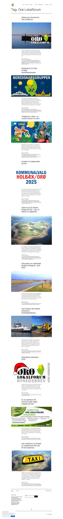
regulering (35, 484)
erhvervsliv (32, 394)
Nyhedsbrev (47, 4)
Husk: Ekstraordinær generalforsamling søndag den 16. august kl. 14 (16, 500)
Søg (36, 496)
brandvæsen (28, 394)
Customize (4, 516)
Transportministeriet (38, 485)
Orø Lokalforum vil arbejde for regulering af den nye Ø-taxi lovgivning (31, 446)
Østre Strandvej (34, 304)
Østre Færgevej (30, 304)
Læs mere (38, 104)
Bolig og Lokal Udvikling (34, 256)
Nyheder (36, 4)
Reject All (9, 516)
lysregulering (36, 303)
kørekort (22, 484)
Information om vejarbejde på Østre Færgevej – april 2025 (31, 265)
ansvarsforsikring (26, 483)
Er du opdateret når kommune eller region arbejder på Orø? (29, 402)
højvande (29, 303)
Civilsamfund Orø (31, 60)
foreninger (34, 394)
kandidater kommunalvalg (24, 201)
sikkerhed (27, 485)
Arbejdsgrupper (40, 4)
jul (38, 394)
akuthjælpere (30, 109)
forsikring (29, 483)
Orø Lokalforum (39, 351)
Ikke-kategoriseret (28, 59)
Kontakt (50, 4)
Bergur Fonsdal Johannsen (27, 154)
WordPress (50, 514)
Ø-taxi (33, 484)
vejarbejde (37, 304)
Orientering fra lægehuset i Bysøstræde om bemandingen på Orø (16, 497)
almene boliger (25, 256)
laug (22, 395)
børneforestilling (32, 154)
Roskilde (29, 352)
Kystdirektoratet (33, 303)
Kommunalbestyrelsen (32, 257)
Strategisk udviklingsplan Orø (25, 63)
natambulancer (33, 351)
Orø (38, 257)
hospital (27, 351)
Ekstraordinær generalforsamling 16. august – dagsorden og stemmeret (16, 499)
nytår (23, 395)
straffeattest (30, 485)
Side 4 (18, 490)
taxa (32, 485)
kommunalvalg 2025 (30, 201)
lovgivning (25, 484)
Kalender (26, 4)
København (30, 351)
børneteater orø (37, 154)
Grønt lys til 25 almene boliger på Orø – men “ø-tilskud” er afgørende (30, 210)
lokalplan (37, 257)
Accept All (13, 516)
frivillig (37, 394)
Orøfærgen (22, 352)
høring (36, 483)
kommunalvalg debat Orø (37, 201)
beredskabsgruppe (34, 109)
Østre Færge (26, 304)
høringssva (39, 483)
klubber (40, 394)
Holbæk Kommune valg (36, 200)
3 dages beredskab (26, 109)
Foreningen (30, 4)
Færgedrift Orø (35, 60)
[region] (8, 514)
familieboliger (23, 257)
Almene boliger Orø (26, 60)
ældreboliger (29, 256)
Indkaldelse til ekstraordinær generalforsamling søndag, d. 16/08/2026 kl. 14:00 (15, 504)
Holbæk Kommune (30, 200)
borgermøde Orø (26, 200)
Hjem (23, 4)
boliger (38, 256)
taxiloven (35, 485)
